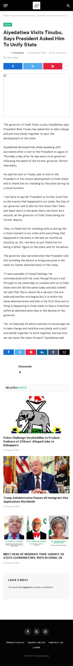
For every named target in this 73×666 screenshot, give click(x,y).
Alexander (19, 53)
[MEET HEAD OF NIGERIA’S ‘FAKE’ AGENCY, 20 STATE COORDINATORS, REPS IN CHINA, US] (36, 531)
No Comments (59, 53)
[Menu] (5, 5)
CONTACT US (56, 642)
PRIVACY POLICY (15, 642)
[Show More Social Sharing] (66, 66)
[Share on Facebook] (12, 66)
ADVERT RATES (36, 642)
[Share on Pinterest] (52, 66)
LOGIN (36, 647)
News (8, 25)
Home (6, 15)
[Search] (68, 5)
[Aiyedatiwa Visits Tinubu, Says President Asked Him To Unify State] (36, 95)
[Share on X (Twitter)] (32, 66)
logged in (27, 587)
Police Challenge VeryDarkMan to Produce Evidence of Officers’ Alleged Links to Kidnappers (31, 441)
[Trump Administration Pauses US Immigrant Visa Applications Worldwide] (36, 474)
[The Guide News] (36, 5)
